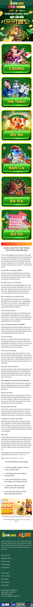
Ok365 (3, 541)
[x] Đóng (28, 603)
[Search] (31, 2)
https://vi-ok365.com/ (20, 454)
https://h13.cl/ (15, 458)
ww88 (21, 458)
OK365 (3, 255)
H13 (10, 458)
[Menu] (2, 3)
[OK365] (16, 2)
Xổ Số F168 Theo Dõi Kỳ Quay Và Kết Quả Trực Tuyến (16, 516)
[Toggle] (2, 467)
